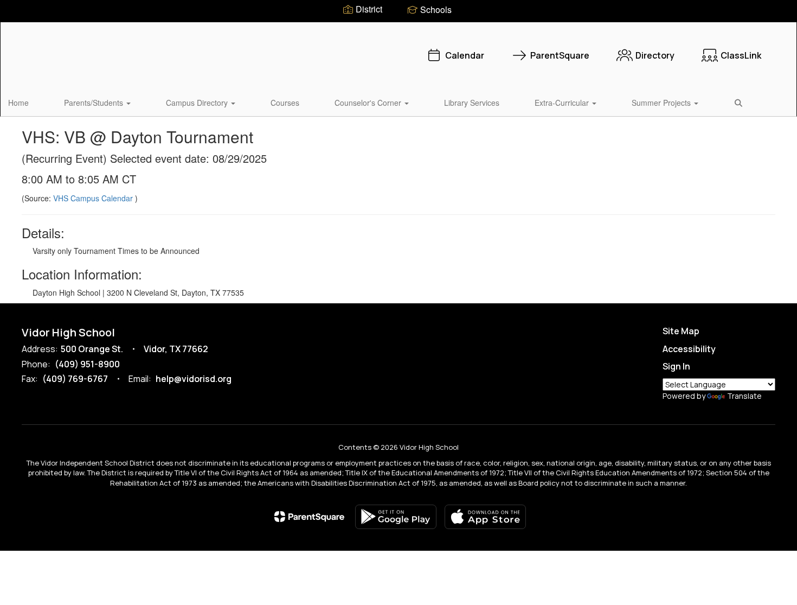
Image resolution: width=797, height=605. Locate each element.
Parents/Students (94, 102)
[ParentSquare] (309, 516)
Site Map (681, 331)
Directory (654, 55)
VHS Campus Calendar (94, 198)
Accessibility (689, 349)
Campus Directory (198, 102)
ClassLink (741, 55)
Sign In (676, 366)
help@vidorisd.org (194, 379)
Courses (285, 102)
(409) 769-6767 (75, 379)
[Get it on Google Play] (395, 517)
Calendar (464, 55)
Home (18, 102)
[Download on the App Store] (485, 517)
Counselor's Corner (369, 102)
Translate (744, 396)
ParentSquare (559, 55)
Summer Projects (662, 102)
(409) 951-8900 (87, 364)
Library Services (471, 102)
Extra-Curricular (563, 102)
